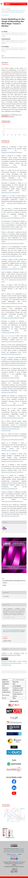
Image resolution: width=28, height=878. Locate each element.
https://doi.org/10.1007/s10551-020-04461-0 (12, 472)
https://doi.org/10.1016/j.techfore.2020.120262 (12, 318)
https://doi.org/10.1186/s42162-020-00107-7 (12, 179)
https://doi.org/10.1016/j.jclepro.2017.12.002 (12, 269)
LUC (14, 679)
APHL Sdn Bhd (20, 679)
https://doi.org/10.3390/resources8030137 (11, 152)
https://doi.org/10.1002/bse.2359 (9, 488)
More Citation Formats (9, 617)
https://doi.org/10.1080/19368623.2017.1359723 (13, 218)
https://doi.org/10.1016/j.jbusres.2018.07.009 (12, 405)
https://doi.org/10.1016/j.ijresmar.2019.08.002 (12, 439)
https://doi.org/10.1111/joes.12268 (9, 450)
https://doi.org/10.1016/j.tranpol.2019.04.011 (12, 341)
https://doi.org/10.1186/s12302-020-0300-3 (12, 228)
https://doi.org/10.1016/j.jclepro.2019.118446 (12, 243)
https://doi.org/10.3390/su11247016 (10, 332)
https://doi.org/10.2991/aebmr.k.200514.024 (12, 501)
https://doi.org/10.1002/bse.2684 (9, 167)
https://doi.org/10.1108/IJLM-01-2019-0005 (12, 303)
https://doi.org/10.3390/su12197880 (10, 377)
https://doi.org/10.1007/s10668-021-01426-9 (12, 461)
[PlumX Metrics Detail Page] (6, 528)
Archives (8, 9)
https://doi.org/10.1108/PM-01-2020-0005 (11, 256)
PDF (5, 585)
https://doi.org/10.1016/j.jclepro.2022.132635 (12, 418)
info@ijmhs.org (17, 692)
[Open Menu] (1, 3)
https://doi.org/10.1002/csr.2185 (9, 392)
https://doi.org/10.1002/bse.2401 (17, 365)
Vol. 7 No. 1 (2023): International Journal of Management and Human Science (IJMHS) (13, 11)
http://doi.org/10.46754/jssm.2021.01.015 (11, 354)
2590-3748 (13, 854)
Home (3, 9)
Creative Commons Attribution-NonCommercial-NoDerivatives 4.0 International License (14, 663)
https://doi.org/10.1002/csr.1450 (11, 516)
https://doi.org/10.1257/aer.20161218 (10, 192)
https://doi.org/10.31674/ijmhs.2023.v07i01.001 (13, 57)
